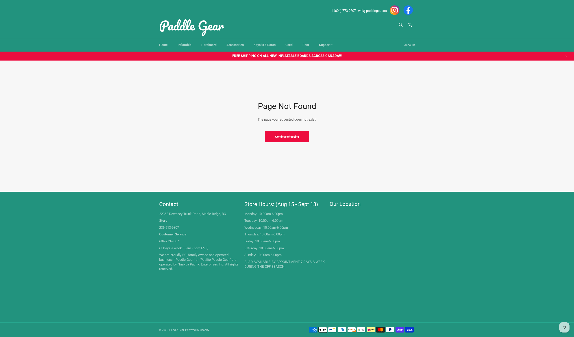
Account (409, 45)
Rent (305, 45)
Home (163, 45)
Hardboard (209, 45)
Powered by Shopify (197, 330)
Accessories (235, 45)
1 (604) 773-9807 (343, 11)
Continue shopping (287, 136)
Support (325, 45)
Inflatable (184, 45)
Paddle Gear (191, 25)
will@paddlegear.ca (372, 11)
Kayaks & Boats (265, 45)
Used (289, 45)
